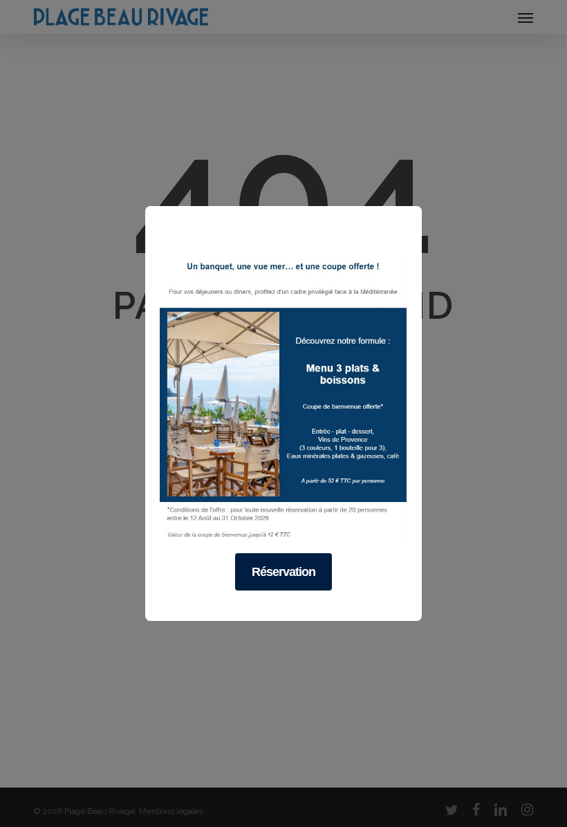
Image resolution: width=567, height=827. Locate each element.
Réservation (283, 572)
